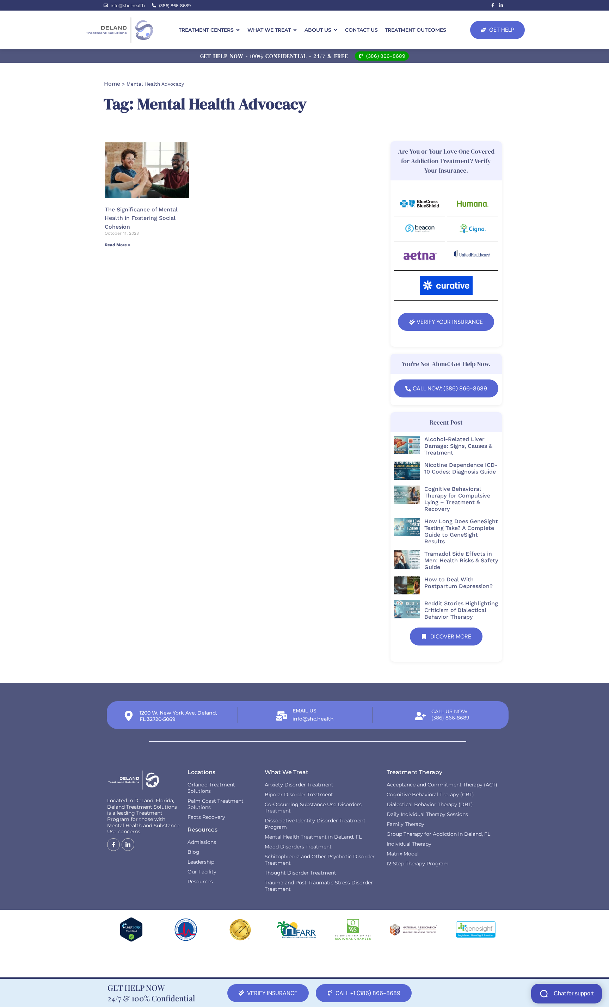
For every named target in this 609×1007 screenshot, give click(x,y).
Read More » (117, 244)
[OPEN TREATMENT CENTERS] (237, 30)
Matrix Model (403, 854)
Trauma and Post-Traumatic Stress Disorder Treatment (319, 885)
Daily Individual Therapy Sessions (427, 814)
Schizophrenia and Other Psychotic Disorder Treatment (320, 859)
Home (112, 83)
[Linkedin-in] (501, 5)
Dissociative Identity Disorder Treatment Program (315, 823)
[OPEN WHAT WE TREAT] (295, 30)
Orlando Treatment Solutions (211, 787)
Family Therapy (405, 824)
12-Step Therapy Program (418, 863)
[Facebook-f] (492, 5)
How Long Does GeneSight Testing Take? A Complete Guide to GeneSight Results (461, 531)
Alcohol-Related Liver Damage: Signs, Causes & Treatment (458, 446)
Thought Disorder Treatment (300, 873)
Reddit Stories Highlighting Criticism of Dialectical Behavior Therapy (461, 610)
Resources (200, 881)
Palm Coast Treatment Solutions (215, 804)
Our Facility (201, 872)
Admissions (201, 842)
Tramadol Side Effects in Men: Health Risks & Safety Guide (461, 560)
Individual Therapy (409, 844)
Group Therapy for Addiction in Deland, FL (438, 834)
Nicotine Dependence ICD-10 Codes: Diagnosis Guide (461, 468)
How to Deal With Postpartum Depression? (458, 582)
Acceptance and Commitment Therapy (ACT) (442, 784)
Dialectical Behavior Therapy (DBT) (430, 804)
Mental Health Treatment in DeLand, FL (313, 837)
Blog (193, 852)
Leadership (200, 862)
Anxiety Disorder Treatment (299, 784)
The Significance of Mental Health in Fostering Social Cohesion (141, 218)
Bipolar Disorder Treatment (299, 794)
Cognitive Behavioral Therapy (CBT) (430, 794)
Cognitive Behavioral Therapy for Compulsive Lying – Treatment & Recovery (457, 499)
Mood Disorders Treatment (298, 847)
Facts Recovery (206, 817)
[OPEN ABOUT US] (335, 30)
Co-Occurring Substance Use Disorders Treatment (313, 807)
